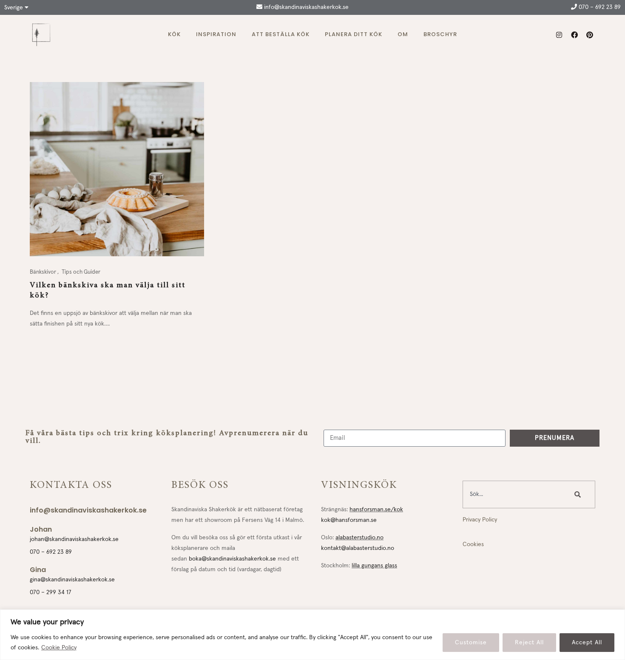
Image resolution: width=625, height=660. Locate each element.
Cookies (473, 544)
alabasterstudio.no (359, 538)
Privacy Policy (480, 520)
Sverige (14, 8)
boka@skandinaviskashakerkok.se (232, 559)
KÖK (174, 34)
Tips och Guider (81, 272)
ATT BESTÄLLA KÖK (281, 34)
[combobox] (514, 494)
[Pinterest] (589, 34)
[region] (312, 634)
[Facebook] (574, 34)
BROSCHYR (440, 34)
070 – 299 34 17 (50, 592)
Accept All (587, 643)
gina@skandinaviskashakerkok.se (72, 580)
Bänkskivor (43, 272)
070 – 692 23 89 (599, 7)
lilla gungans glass (374, 566)
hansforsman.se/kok (376, 510)
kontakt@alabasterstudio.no (357, 548)
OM (403, 34)
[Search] (579, 494)
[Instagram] (559, 34)
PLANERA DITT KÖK (353, 34)
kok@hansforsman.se (349, 520)
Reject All (529, 643)
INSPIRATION (216, 34)
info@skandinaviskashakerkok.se (305, 7)
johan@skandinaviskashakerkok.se (74, 539)
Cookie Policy (59, 648)
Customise (471, 643)
